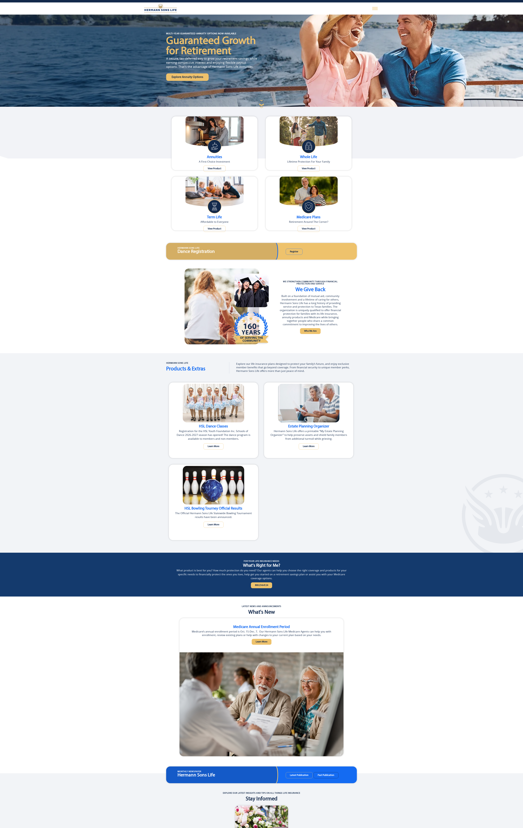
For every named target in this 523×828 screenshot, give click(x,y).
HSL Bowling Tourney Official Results (213, 508)
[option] (261, 688)
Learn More (213, 446)
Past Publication (321, 776)
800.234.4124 (261, 585)
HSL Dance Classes (213, 426)
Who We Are (310, 331)
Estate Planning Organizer (308, 426)
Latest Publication (297, 776)
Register (292, 252)
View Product (214, 168)
